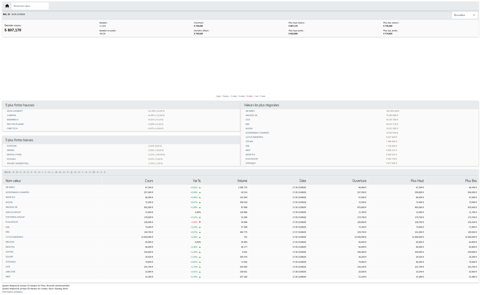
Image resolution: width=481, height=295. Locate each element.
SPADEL (11, 150)
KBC (248, 124)
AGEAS (249, 129)
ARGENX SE (251, 115)
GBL (248, 146)
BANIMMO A (12, 120)
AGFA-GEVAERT (15, 111)
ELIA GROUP (252, 159)
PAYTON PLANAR (15, 124)
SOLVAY (249, 141)
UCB (248, 120)
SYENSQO (251, 163)
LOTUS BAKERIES (254, 137)
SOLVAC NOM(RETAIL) (18, 163)
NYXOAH (11, 159)
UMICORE (10, 272)
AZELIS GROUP (13, 212)
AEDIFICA (250, 155)
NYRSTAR (12, 146)
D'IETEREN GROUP (15, 217)
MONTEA (10, 247)
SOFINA (9, 252)
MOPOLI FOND (14, 155)
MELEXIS (10, 242)
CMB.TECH (12, 129)
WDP (248, 150)
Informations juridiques (12, 292)
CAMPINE (11, 115)
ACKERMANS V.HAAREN (257, 133)
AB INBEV (250, 111)
